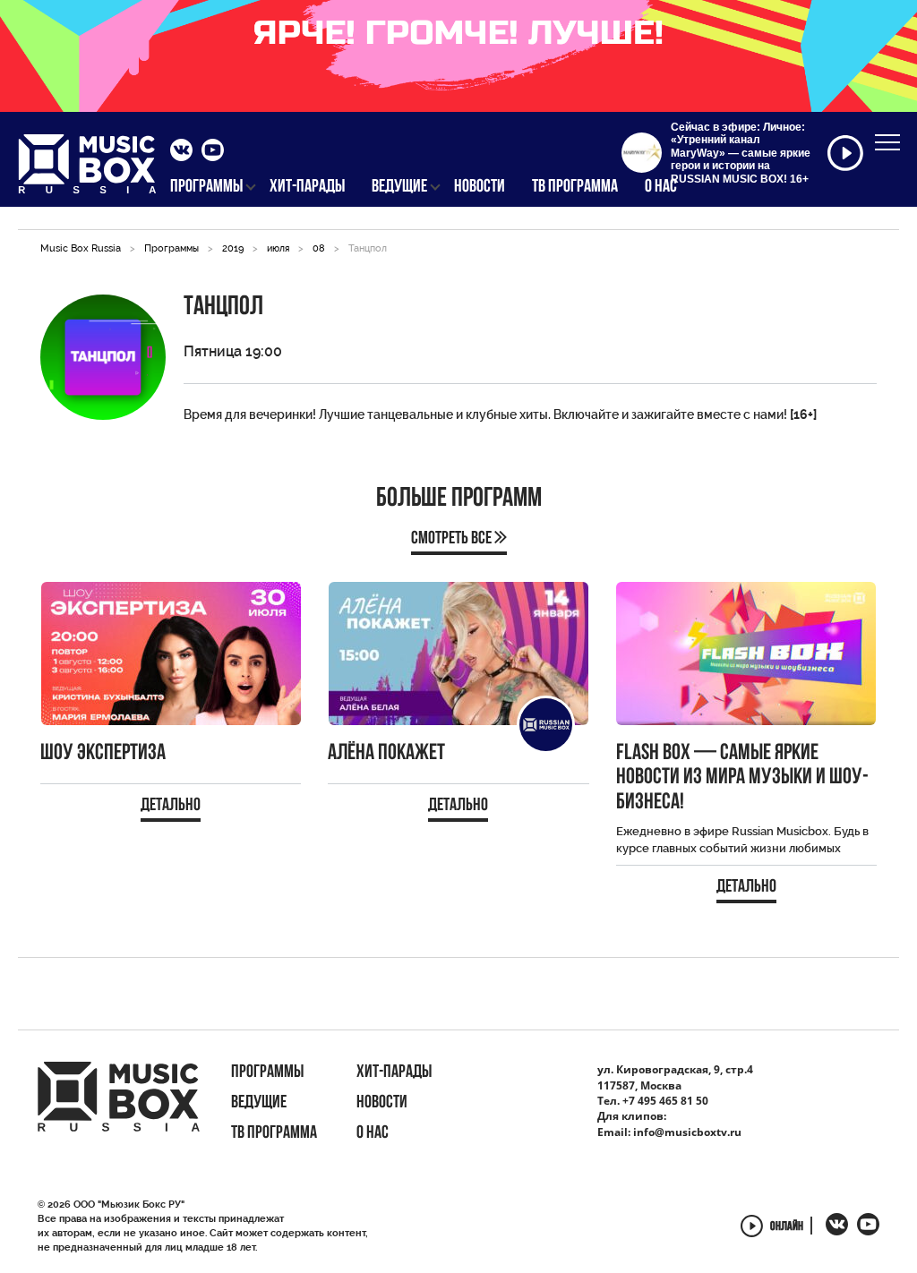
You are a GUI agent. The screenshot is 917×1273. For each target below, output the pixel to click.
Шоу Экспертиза (103, 753)
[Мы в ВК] (181, 152)
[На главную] (87, 169)
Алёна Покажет (386, 753)
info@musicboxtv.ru (687, 1132)
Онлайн (786, 1227)
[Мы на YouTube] (212, 152)
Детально (171, 806)
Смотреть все (452, 539)
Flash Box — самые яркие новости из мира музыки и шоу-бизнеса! (742, 778)
